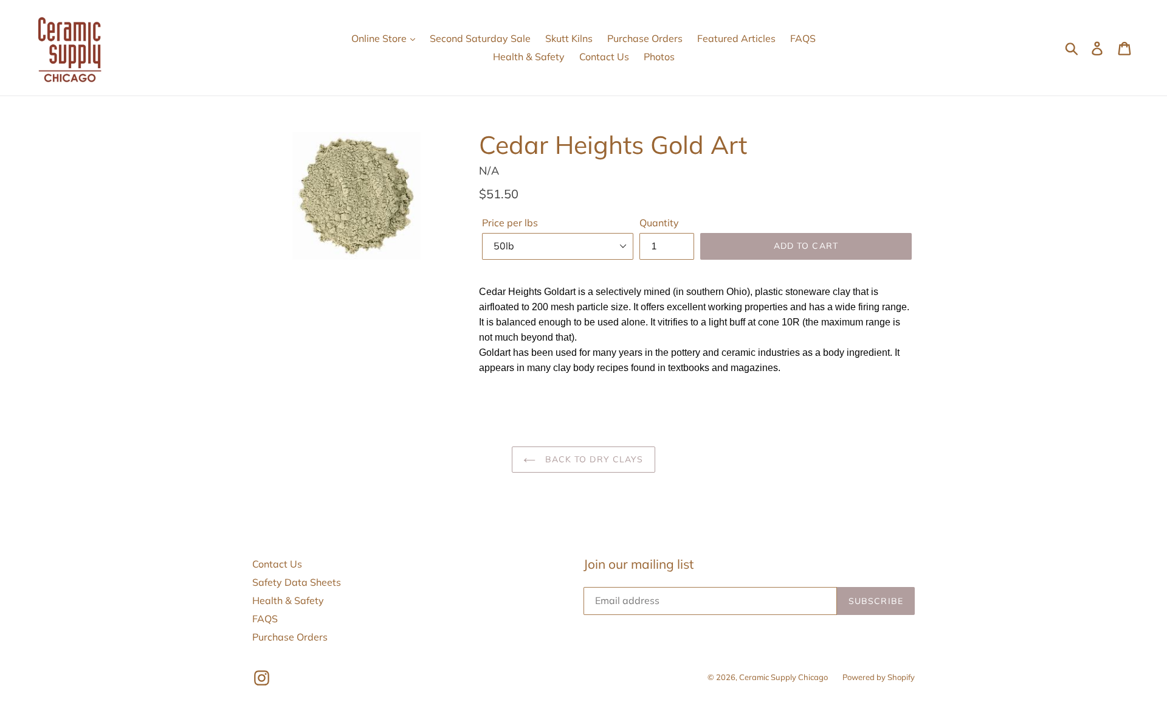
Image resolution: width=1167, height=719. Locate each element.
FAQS (803, 38)
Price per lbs (510, 223)
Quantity (659, 223)
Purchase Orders (645, 38)
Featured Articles (736, 38)
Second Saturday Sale (480, 38)
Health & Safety (529, 56)
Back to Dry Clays (592, 459)
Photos (659, 56)
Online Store (380, 38)
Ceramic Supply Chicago (783, 677)
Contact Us (604, 56)
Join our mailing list (639, 564)
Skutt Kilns (569, 38)
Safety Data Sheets (296, 582)
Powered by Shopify (878, 677)
